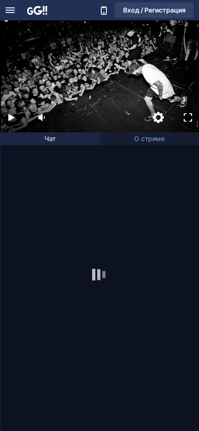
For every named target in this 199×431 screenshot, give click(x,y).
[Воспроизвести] (11, 117)
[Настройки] (158, 117)
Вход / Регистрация (154, 10)
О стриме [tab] (149, 138)
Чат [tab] (50, 138)
